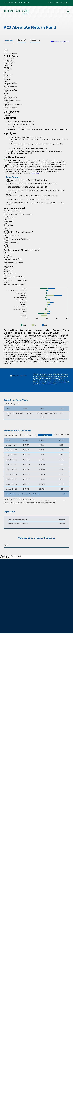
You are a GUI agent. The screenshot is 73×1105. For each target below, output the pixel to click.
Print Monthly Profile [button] (61, 41)
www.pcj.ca (34, 173)
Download (61, 520)
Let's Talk (18, 901)
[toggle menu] (68, 12)
